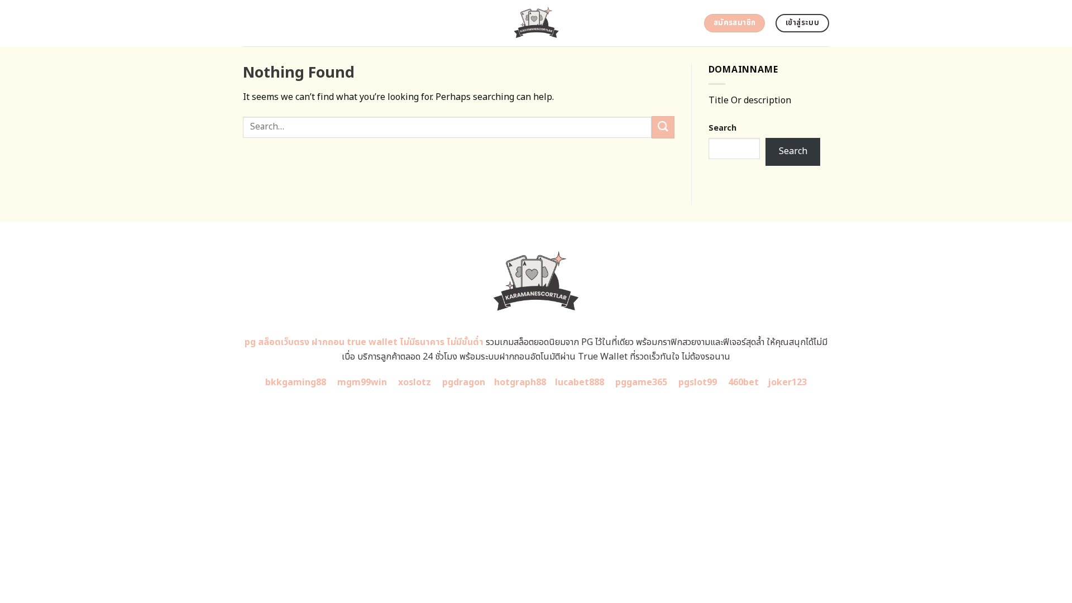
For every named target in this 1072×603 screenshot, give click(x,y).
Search (722, 128)
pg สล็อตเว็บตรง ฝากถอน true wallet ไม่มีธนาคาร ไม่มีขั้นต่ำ (364, 342)
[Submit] (663, 127)
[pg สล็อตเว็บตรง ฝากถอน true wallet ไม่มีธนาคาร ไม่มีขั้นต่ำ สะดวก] (536, 23)
